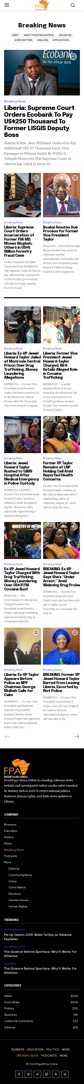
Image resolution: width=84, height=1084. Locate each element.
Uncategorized (14, 929)
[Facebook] (19, 1074)
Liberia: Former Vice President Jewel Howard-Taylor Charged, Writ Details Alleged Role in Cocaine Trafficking (60, 366)
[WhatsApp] (65, 1074)
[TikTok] (37, 1074)
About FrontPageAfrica (39, 35)
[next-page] (76, 736)
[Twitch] (46, 1074)
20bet (15, 35)
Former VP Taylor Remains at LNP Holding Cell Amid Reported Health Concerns (58, 471)
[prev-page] (7, 736)
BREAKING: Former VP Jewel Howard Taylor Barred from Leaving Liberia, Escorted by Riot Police (61, 683)
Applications (61, 40)
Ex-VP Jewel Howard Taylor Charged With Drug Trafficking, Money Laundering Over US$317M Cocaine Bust (22, 579)
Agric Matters (23, 40)
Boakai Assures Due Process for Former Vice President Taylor (60, 233)
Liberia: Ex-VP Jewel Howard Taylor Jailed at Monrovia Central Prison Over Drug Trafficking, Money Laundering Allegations (22, 366)
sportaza (10, 963)
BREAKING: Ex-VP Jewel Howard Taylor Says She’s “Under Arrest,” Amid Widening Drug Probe (61, 577)
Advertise (65, 35)
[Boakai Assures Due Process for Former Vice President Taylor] (61, 195)
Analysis (42, 40)
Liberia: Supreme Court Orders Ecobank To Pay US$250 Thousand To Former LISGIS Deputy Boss (39, 121)
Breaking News (15, 101)
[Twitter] (55, 1074)
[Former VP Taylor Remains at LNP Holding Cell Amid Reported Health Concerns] (61, 434)
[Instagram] (28, 1074)
